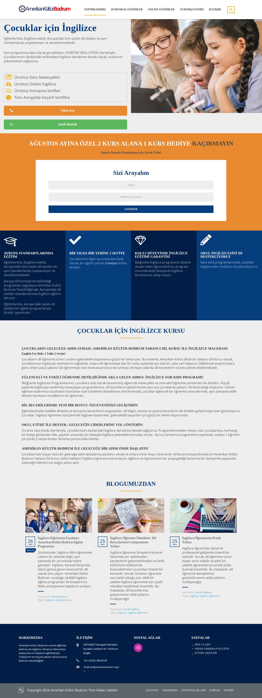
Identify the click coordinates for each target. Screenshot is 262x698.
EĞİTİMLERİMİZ (95, 9)
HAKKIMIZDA (170, 690)
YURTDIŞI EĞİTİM (192, 9)
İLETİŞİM (215, 9)
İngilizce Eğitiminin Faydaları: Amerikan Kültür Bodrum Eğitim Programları (60, 542)
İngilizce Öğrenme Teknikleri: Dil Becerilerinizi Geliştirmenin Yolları (133, 542)
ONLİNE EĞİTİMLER (161, 9)
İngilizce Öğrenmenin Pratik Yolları (201, 540)
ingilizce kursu (63, 600)
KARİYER (215, 690)
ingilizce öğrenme (137, 612)
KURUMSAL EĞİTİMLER (127, 9)
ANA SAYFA (152, 690)
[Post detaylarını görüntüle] (59, 515)
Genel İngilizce (59, 596)
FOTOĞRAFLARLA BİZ (194, 690)
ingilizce (49, 600)
